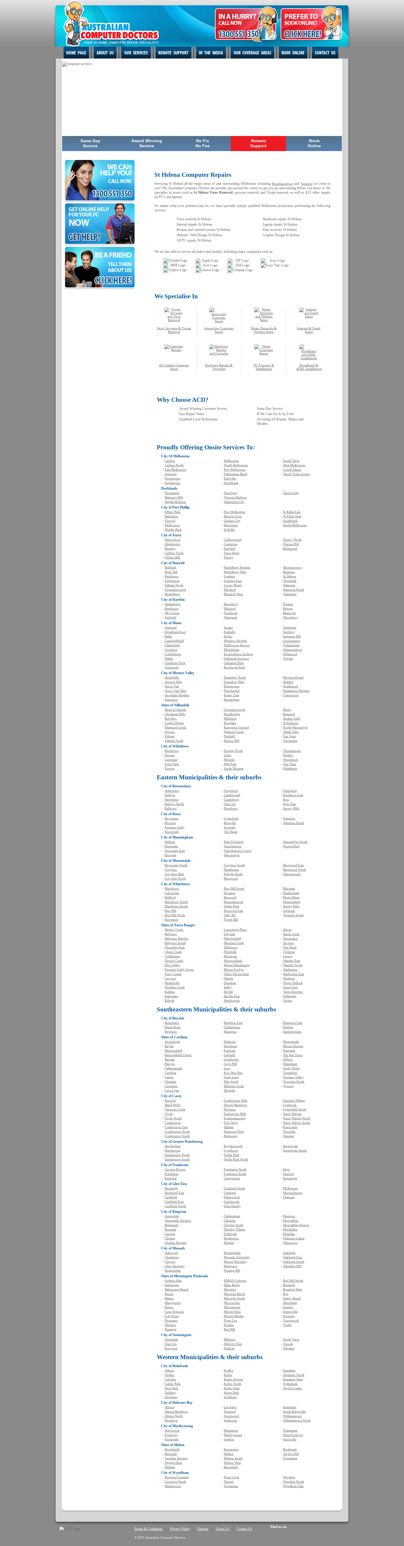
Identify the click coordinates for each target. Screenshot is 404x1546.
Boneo (169, 1307)
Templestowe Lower (237, 850)
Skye (286, 1169)
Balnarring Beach (176, 1289)
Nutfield (229, 736)
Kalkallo (229, 632)
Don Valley (172, 965)
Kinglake (230, 723)
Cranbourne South (177, 1136)
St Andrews (290, 723)
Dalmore (230, 1041)
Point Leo (230, 1320)
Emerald (229, 1050)
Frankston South (235, 1174)
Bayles (169, 1046)
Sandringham (292, 1031)
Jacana (228, 627)
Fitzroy (229, 557)
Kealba (228, 1370)
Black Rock (172, 1027)
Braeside (170, 1229)
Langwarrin (232, 1178)
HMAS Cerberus (235, 1280)
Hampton (230, 1031)
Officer (288, 1059)
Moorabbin (290, 1220)
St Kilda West (292, 516)
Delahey (170, 1392)
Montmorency (293, 567)
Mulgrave (230, 1266)
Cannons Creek (175, 1109)
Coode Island (292, 469)
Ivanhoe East (233, 580)
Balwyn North (174, 804)
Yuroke (288, 658)
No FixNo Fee (202, 143)
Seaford (288, 1174)
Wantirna (289, 818)
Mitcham (289, 888)
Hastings (170, 1329)
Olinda (228, 978)
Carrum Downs (175, 1169)
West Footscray (293, 1435)
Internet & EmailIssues (308, 330)
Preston (288, 604)
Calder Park (173, 1383)
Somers (288, 1307)
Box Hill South (234, 888)
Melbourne (231, 460)
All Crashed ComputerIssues (174, 366)
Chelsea (170, 1238)
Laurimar (171, 759)
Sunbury (289, 632)
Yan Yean (289, 736)
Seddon (229, 1439)
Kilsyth (169, 1000)
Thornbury (290, 617)
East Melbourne (175, 469)
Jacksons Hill (292, 636)
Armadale (171, 1339)
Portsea (229, 1325)
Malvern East (233, 1344)
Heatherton (231, 1238)
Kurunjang (231, 1449)
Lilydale (229, 934)
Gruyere (170, 978)
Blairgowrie (173, 1302)
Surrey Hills (291, 808)
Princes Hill (291, 544)
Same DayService (90, 143)
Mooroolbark (233, 960)
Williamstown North (297, 1420)
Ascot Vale (172, 686)
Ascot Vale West (175, 690)
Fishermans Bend (235, 474)
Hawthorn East (293, 795)
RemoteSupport (258, 143)
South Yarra (291, 460)
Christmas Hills (175, 714)
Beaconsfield (173, 1050)
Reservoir (289, 613)
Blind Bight (172, 1105)
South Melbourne (295, 525)
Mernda (229, 759)
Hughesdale (173, 1270)
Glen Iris (230, 804)
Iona (227, 1068)
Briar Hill (171, 572)
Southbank (231, 483)
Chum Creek (173, 951)
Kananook (290, 1178)
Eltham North (174, 585)
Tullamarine (291, 645)
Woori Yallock (293, 983)
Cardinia (170, 1072)
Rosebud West (292, 1289)
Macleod (230, 589)
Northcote (230, 613)
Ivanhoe (229, 576)
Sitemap (203, 1529)
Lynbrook (290, 1105)
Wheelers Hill (292, 1266)
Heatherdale (291, 893)
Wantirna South (293, 823)
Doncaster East (175, 850)
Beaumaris (172, 1022)
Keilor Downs (233, 1379)
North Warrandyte (295, 727)
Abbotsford (172, 539)
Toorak (288, 1344)
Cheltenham (232, 1027)
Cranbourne (173, 1122)
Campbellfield (174, 640)
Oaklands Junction (236, 658)
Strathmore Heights (296, 690)
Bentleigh (171, 1188)
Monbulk (230, 951)
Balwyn (170, 795)
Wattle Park (231, 906)
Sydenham (290, 1383)
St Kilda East (291, 512)
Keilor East (231, 695)
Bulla (168, 636)
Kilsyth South (233, 874)
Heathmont (231, 869)
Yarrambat (290, 740)
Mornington (232, 1307)
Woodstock (290, 759)
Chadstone (172, 1257)
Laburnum (172, 893)
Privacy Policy (180, 1529)
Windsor (289, 1348)
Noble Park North (236, 1159)
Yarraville (289, 1439)
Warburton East (293, 974)
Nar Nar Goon (293, 1055)
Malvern (229, 1339)
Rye (285, 1294)
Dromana (171, 1320)
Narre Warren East (236, 974)
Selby (228, 987)
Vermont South (293, 915)
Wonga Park (291, 846)
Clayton (170, 1261)
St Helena (289, 576)
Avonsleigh (172, 1041)
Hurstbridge (232, 714)
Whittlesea (290, 768)
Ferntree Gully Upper (179, 969)
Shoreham (290, 1302)
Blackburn (172, 888)
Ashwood (171, 1252)
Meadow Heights (235, 640)
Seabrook (230, 1420)
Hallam (229, 1127)
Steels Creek (291, 934)
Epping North (233, 750)
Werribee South (293, 1481)
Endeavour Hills (235, 1114)
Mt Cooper (172, 613)
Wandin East (291, 960)
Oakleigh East (292, 1257)
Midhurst (230, 718)
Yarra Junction (293, 991)
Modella (229, 1090)
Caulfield (171, 1197)
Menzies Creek (234, 943)
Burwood (230, 897)
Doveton (230, 1109)
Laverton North (175, 1481)
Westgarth (230, 617)
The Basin (230, 831)
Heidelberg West (235, 572)
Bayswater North (176, 865)
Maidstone (231, 1430)
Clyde (169, 1114)
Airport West (173, 682)
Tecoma (288, 943)
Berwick (170, 1100)
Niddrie (288, 682)
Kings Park (231, 1392)
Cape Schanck (174, 1311)
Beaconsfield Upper (178, 1055)
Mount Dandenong (237, 965)
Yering (287, 1000)
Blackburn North (176, 902)
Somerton (289, 627)
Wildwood (290, 654)
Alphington (172, 544)
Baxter (169, 1294)
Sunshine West (293, 1379)
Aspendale (172, 1216)
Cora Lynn (172, 1090)
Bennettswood (233, 902)
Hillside (170, 1467)
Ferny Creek (173, 974)
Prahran (229, 1348)
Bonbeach (171, 1225)
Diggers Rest (173, 1462)
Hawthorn (230, 808)
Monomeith (291, 1041)
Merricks (230, 1289)
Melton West (232, 1462)
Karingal (171, 1178)
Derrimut (171, 1397)
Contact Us (244, 1529)
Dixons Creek (174, 960)
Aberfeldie (172, 677)
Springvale (290, 1146)
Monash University (237, 1257)
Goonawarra (291, 640)
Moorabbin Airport (296, 1225)
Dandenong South (177, 1159)
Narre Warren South (296, 1122)
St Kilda (229, 529)
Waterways (290, 1242)
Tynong (288, 1086)
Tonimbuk (290, 1072)
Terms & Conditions (148, 1529)
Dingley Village (234, 1229)
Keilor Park (232, 1388)
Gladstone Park (175, 663)
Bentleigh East (174, 1192)
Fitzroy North (292, 539)
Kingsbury (231, 604)
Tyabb (287, 1325)
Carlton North (174, 465)
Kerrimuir (171, 919)
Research (289, 714)
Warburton (290, 969)
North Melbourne (236, 465)
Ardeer (169, 1375)
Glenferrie (290, 790)
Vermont (306, 183)
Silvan (287, 929)
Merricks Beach (234, 1294)
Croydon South (234, 865)
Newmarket (232, 690)
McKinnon (290, 1188)
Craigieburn (173, 654)
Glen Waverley (175, 1266)
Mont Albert (291, 897)
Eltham (169, 736)
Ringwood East (293, 865)
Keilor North (232, 1383)
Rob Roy (171, 718)
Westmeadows (292, 649)
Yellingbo (289, 996)
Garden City (232, 520)
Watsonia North (293, 589)
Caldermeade (173, 1068)
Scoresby (230, 827)
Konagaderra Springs (238, 654)
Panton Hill (231, 740)
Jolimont (171, 474)
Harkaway (231, 1136)
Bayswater (172, 818)
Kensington (172, 483)
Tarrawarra (290, 938)
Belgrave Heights (176, 938)
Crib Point (172, 1316)
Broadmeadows (282, 183)
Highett (288, 1027)
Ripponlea (231, 525)
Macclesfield (232, 938)
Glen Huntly (232, 1206)
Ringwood (231, 878)
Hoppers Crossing (177, 1477)
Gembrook (231, 1059)
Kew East (289, 804)
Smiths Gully (292, 718)
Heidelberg (172, 594)
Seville (228, 991)
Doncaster (171, 846)
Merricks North (234, 1298)
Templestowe (233, 846)
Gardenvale (232, 1201)
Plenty (287, 709)
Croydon (171, 869)
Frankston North (235, 1169)
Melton (229, 1454)
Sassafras (230, 983)
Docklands (172, 493)
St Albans (230, 1397)
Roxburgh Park (234, 667)
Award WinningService (146, 143)
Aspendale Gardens (178, 1220)
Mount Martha (234, 1316)
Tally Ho (230, 915)
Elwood (170, 520)
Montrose (230, 956)
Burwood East (233, 910)
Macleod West (233, 594)
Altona (169, 1407)
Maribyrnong (233, 1435)
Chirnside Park (175, 947)
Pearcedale (290, 1127)
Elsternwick (232, 1197)
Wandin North (292, 965)
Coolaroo (171, 649)
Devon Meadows (235, 1105)
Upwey (288, 956)
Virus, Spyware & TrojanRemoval (174, 330)
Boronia (170, 823)
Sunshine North (293, 1375)
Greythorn (231, 790)
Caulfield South (234, 1188)
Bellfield (170, 567)
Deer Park (171, 1388)
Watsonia (289, 585)
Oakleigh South (293, 1261)
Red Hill (229, 1329)
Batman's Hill (174, 497)
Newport (230, 1411)
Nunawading (291, 902)
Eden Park (172, 764)
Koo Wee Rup (233, 1072)
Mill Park (230, 764)
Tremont (289, 951)
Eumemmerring (234, 1118)
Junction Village (294, 1100)
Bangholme (172, 1146)
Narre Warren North (296, 1118)
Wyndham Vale (293, 1486)
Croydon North (175, 878)
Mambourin (173, 1486)
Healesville (172, 983)
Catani (169, 1077)
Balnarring (172, 1285)
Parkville (230, 478)
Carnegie (230, 1192)
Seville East (232, 996)
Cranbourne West (235, 1100)
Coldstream (172, 956)
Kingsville (172, 1439)
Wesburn (289, 978)
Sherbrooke (232, 1000)
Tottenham (290, 1430)
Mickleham (231, 649)
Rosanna (289, 572)
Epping (170, 768)
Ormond (289, 1197)
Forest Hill (231, 919)
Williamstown (292, 1416)
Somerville (290, 1311)
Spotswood (231, 1416)
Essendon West (234, 682)
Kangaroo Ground (236, 727)
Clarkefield (172, 645)
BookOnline (314, 143)
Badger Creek (174, 929)
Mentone (289, 1216)
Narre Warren (292, 1114)
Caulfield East (174, 1201)
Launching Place (235, 929)
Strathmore (290, 686)
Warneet (288, 1136)
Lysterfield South (294, 1109)
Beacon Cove (233, 516)
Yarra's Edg (291, 493)
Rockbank (290, 1449)
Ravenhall (230, 1467)
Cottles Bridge (174, 723)
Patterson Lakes (293, 1238)
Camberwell (232, 795)
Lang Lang (231, 1077)
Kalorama (171, 996)
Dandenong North (177, 1155)
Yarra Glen (290, 987)
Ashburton (172, 790)
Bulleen (170, 842)
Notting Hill (232, 1270)
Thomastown (292, 750)
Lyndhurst (231, 1150)
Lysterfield (231, 818)
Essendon (171, 699)
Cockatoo (171, 1086)
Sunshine (289, 1370)
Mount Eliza (232, 1311)
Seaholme (289, 1407)
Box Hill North (175, 915)
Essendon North (235, 677)
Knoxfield (172, 831)
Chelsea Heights (175, 1242)
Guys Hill (230, 1064)
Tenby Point (291, 1068)
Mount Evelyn (234, 969)
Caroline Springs (176, 1458)
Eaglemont (172, 580)
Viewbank (290, 580)
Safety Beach (292, 1298)
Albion (169, 1370)
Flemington (172, 478)
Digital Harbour (175, 502)
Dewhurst (230, 1046)
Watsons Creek (234, 732)
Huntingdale (232, 1252)
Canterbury (231, 799)
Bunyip (170, 1064)
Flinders (170, 1325)
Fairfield (229, 548)
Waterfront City (234, 502)
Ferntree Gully (175, 827)
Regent (288, 608)
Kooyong (171, 1348)
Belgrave (171, 934)
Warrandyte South (295, 842)
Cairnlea (170, 1379)
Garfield (229, 1055)
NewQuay (230, 493)
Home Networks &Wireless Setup (264, 330)
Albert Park (172, 512)
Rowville (230, 823)
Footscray (171, 1435)
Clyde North (173, 1118)
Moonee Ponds (293, 677)
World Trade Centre (296, 474)
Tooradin (289, 1131)
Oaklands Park (234, 663)
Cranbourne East (176, 1127)
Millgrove (230, 947)
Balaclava (171, 516)
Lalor (227, 755)
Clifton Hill (172, 557)
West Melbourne (294, 465)
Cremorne (230, 544)
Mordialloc (290, 1229)
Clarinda (229, 1220)
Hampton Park (234, 1131)
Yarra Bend (231, 553)
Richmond (290, 548)
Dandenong (173, 1150)
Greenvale (172, 667)
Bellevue (171, 808)
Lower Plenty (233, 585)
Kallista (170, 991)
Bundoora (171, 576)
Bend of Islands (175, 709)
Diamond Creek (175, 727)
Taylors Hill (291, 1454)
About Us (223, 1529)
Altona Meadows (176, 1411)
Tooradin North (293, 1081)
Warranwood (291, 874)
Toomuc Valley (293, 1077)
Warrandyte (232, 855)
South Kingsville (294, 1411)
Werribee (289, 1477)
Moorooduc (232, 1302)
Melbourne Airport (237, 645)
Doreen (170, 732)
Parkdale (289, 1234)
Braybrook (172, 1430)
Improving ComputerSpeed (219, 330)
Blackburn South (176, 906)
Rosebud (289, 1285)
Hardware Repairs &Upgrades (219, 366)
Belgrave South (175, 943)
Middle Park (173, 529)
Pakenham (290, 1064)
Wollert (288, 755)
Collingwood (233, 539)
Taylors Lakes (292, 1388)
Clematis (170, 1081)
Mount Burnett (293, 1046)
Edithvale (230, 1234)
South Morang (234, 768)
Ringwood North (294, 869)
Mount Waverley (235, 1261)
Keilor (228, 636)
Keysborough (233, 1146)
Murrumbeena (293, 1192)
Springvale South (295, 1150)
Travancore (291, 695)
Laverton (230, 1407)
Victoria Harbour (235, 497)
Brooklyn (171, 1420)
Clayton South (233, 1225)
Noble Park (231, 1155)
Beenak (170, 1059)
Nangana (289, 1050)
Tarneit (228, 1481)
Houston (229, 893)
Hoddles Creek (175, 987)
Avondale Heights (177, 695)
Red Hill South (293, 1280)
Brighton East (233, 1022)
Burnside (171, 1454)
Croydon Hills (174, 874)
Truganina (290, 1458)
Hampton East (292, 1022)
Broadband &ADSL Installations (309, 366)
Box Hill (170, 910)
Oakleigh (289, 1252)
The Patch (290, 947)
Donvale (170, 855)
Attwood (171, 627)
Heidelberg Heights (237, 567)
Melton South (233, 1458)
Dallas (169, 658)
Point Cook (231, 1477)
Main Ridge (232, 1285)
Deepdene (171, 799)
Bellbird (170, 897)
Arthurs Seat (173, 1280)
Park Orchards (233, 842)
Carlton (170, 460)
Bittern (169, 1298)
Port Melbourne (234, 469)
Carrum (170, 1234)
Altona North (174, 1416)
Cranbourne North (177, 1131)
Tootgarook (291, 1320)
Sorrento (289, 1316)
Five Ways (231, 1122)
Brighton (171, 1031)
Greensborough (175, 589)
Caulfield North (175, 1206)
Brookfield (172, 1449)
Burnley (170, 548)
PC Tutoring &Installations (264, 366)
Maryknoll (231, 1081)
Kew (286, 799)
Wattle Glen (291, 732)
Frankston (171, 1174)
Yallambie (290, 594)
